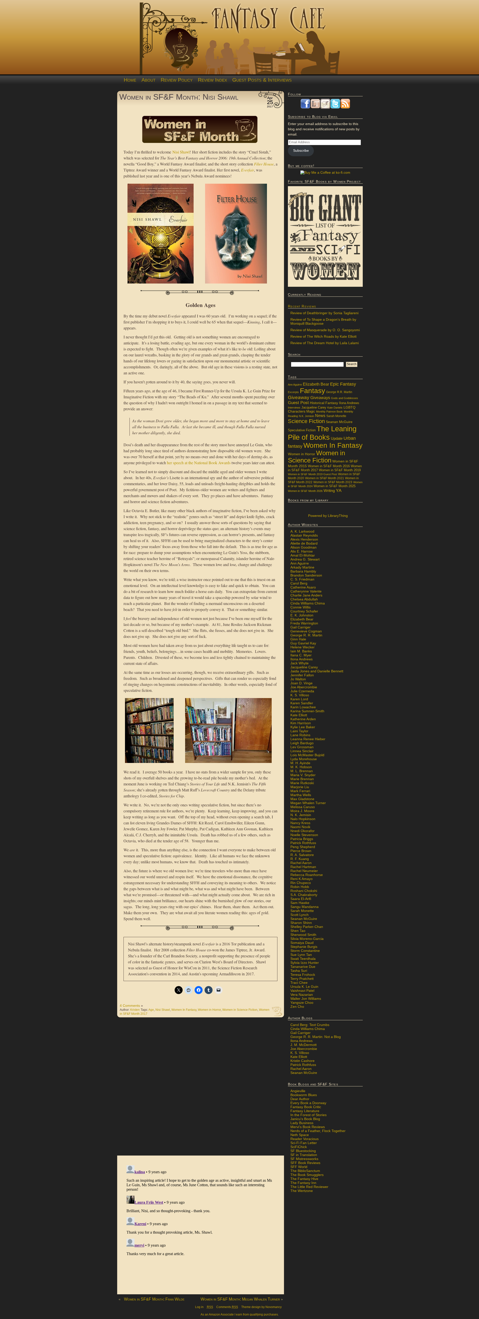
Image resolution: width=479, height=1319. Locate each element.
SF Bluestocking (303, 1151)
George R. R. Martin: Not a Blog (315, 1037)
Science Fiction (306, 421)
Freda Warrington (304, 623)
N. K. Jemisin (300, 815)
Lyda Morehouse (303, 759)
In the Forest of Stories (308, 1115)
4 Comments (130, 1006)
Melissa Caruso (302, 807)
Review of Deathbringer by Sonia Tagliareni (324, 313)
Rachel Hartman (303, 867)
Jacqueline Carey (313, 407)
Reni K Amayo (301, 879)
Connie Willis (300, 607)
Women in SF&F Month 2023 (332, 482)
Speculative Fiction (302, 430)
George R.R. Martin (339, 392)
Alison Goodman (303, 547)
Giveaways (320, 398)
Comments (227, 1307)
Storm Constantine (305, 951)
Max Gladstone (302, 799)
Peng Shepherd (302, 847)
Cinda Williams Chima (307, 603)
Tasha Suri (298, 971)
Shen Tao (297, 931)
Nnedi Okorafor (302, 831)
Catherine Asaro (303, 587)
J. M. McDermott (303, 1045)
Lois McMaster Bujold (307, 755)
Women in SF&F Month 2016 (329, 466)
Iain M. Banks (301, 651)
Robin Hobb (299, 887)
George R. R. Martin (306, 635)
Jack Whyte (299, 663)
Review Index (212, 80)
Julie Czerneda (302, 691)
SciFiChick (298, 1147)
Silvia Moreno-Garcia (307, 939)
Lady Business (301, 1123)
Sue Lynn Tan (301, 955)
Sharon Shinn (301, 923)
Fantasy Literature (304, 1111)
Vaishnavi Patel (302, 991)
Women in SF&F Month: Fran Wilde (154, 1299)
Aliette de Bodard (304, 543)
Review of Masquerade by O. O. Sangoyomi (325, 330)
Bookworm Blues (303, 1095)
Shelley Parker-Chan (306, 927)
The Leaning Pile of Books (322, 433)
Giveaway (298, 397)
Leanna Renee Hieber (307, 739)
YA (339, 490)
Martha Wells (300, 795)
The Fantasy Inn (303, 1183)
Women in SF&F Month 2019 (340, 470)
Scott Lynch (299, 915)
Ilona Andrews (349, 403)
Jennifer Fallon (302, 675)
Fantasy (312, 391)
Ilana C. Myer (301, 655)
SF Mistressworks (304, 1159)
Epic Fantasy (343, 384)
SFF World (298, 1167)
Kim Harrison (300, 723)
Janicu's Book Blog (305, 1119)
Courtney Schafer (304, 611)
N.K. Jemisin (306, 416)
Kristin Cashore (302, 1061)
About (148, 80)
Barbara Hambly (303, 571)
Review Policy (177, 80)
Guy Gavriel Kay (303, 643)
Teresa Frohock (302, 975)
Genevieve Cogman (306, 631)
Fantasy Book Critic (305, 1107)
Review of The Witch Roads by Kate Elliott (323, 336)
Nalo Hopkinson (302, 819)
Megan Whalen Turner (308, 803)
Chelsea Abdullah (304, 599)
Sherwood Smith (303, 935)
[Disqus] (200, 1089)
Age (151, 1010)
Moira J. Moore (302, 811)
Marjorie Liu (299, 787)
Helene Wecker (302, 647)
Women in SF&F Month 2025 (335, 486)
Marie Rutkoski (302, 783)
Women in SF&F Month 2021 (324, 478)
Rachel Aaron (301, 863)
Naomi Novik (300, 827)
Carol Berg (298, 583)
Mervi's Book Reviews (307, 1127)
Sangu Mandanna (304, 907)
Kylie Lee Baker (302, 727)
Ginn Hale (298, 639)
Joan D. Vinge (301, 683)
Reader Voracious (304, 1139)
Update (337, 438)
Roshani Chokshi (303, 891)
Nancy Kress (300, 823)
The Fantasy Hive (304, 1179)
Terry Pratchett (302, 979)
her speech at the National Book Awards (199, 462)
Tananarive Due (302, 967)
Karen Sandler (301, 703)
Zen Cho (297, 1007)
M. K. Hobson (301, 767)
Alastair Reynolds (304, 535)
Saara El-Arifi (300, 899)
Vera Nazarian (301, 995)
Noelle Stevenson (304, 835)
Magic (310, 411)
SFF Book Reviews (305, 1163)
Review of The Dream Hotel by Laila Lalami (324, 343)
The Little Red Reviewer (309, 1187)
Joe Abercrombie (303, 687)
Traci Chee (299, 983)
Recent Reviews (302, 306)
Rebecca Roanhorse (306, 875)
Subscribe (301, 150)
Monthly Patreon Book (329, 411)
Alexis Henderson (304, 539)
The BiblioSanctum (305, 1171)
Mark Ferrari (300, 791)
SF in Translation (303, 1155)
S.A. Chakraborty (303, 895)
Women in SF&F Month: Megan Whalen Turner (240, 1299)
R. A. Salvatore (302, 855)
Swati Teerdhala (303, 959)
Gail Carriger (300, 627)
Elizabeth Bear (316, 384)
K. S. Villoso (299, 695)
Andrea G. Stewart (305, 559)
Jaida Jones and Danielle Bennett (316, 671)
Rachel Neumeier (304, 871)
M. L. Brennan (301, 771)
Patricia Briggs (301, 839)
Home (130, 80)
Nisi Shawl (181, 151)
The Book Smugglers (307, 1175)
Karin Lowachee (303, 707)
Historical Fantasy (324, 403)
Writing (329, 491)
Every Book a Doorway (308, 1103)
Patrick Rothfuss (303, 843)
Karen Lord (299, 699)
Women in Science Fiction (239, 1010)
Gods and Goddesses (344, 398)
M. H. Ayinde (300, 763)
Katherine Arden (303, 719)
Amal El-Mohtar (302, 555)
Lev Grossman (302, 747)
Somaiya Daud (302, 943)
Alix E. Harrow (301, 551)
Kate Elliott (298, 715)
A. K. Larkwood (302, 531)
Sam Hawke (299, 903)
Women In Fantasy (183, 1010)
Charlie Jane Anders (306, 595)
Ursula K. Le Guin (304, 987)
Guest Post (298, 402)
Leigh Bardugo (302, 743)
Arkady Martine (302, 567)
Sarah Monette (336, 416)
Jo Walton (298, 679)
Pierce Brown (300, 851)
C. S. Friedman (302, 579)
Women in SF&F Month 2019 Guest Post (312, 474)
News (320, 415)
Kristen (135, 1010)
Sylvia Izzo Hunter (304, 963)
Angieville (297, 1091)
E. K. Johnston (301, 615)
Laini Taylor (299, 731)
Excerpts (293, 392)
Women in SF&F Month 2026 (305, 490)
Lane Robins (300, 735)
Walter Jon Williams (305, 999)
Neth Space (299, 1135)
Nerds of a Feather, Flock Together (318, 1131)
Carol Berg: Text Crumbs (309, 1025)
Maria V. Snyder (303, 775)
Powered (327, 516)
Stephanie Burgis (303, 947)
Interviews (294, 407)
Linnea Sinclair (302, 751)
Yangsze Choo (301, 1003)
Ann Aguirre (295, 384)
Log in (199, 1307)
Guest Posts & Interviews (262, 80)
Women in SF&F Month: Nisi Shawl (178, 96)
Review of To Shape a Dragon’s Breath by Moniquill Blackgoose (323, 321)
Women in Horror (209, 1010)
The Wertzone (301, 1191)
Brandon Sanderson (306, 575)
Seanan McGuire (339, 422)
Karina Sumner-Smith (307, 711)
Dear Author (299, 1099)
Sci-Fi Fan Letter (303, 1143)
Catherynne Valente (306, 591)
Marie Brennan (302, 779)
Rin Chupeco (300, 883)
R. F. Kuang (299, 859)
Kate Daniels (335, 407)
